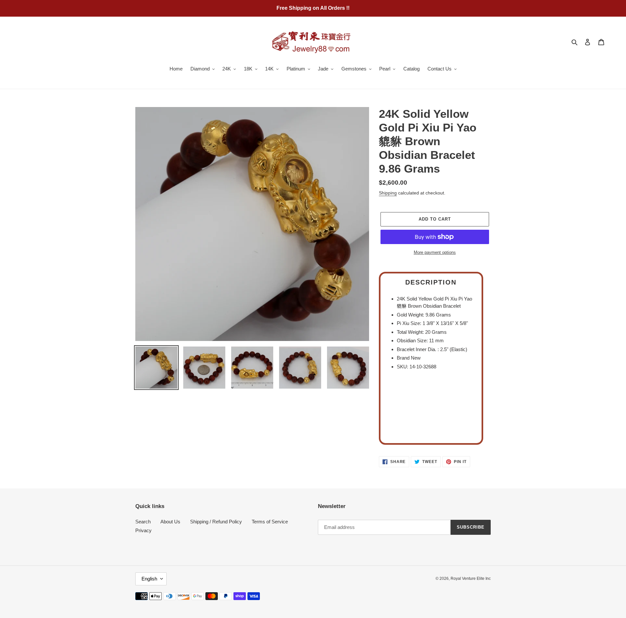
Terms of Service (270, 521)
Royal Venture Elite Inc (471, 578)
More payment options (435, 252)
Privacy (143, 530)
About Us (170, 521)
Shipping (388, 192)
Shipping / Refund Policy (216, 521)
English (149, 578)
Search (143, 521)
